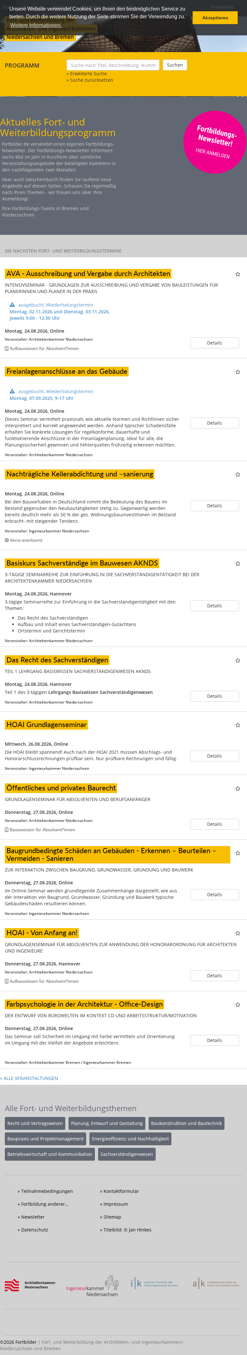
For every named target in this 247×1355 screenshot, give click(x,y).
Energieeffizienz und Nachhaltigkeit (130, 1139)
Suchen (175, 65)
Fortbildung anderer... (45, 1204)
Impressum (116, 1204)
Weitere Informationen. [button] (36, 25)
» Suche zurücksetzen (90, 80)
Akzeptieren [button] (215, 17)
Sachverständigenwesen (127, 1154)
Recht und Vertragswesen (35, 1123)
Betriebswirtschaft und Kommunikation (49, 1154)
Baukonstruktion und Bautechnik (186, 1123)
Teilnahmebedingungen (47, 1191)
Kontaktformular (121, 1191)
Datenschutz (34, 1230)
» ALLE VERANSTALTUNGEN (29, 1078)
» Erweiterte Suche (87, 73)
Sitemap (112, 1217)
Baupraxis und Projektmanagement (45, 1139)
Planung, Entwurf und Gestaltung (107, 1123)
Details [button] (214, 343)
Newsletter (33, 1217)
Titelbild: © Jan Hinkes (127, 1230)
